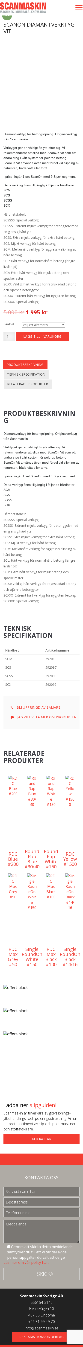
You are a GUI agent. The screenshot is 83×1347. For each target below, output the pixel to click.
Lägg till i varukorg (42, 336)
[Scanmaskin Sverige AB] (23, 7)
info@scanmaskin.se (41, 1328)
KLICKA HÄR (41, 1139)
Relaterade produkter (27, 384)
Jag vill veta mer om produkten (46, 717)
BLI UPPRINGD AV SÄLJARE (37, 707)
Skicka (45, 1273)
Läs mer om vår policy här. (26, 1262)
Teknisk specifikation (26, 374)
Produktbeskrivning (25, 364)
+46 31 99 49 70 (41, 1321)
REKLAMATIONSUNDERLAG (41, 1337)
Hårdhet (8, 324)
